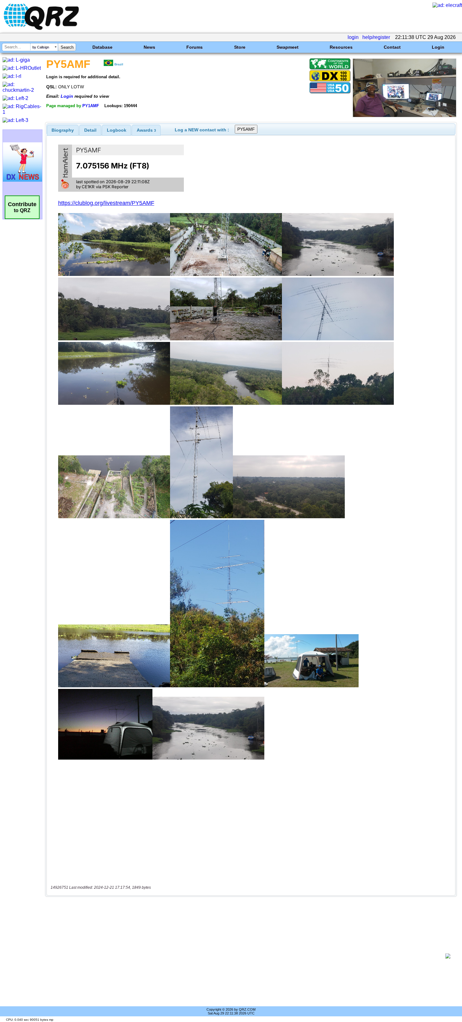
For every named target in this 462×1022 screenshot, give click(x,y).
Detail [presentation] (90, 130)
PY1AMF (90, 105)
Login (438, 47)
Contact (392, 47)
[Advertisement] (247, 956)
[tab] (63, 130)
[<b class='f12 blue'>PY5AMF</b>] (404, 115)
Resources (341, 47)
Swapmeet (288, 47)
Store (239, 47)
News (149, 47)
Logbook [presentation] (116, 130)
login (353, 37)
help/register (376, 37)
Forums (194, 47)
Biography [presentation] (63, 130)
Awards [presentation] (146, 130)
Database (102, 47)
